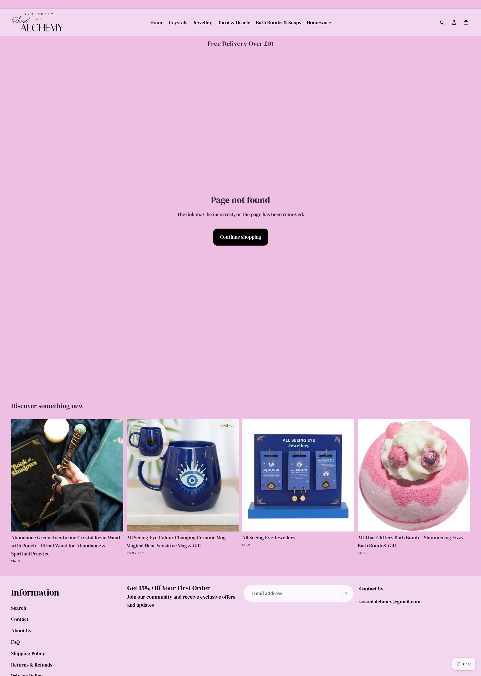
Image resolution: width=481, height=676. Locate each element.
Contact (20, 619)
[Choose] (346, 523)
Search (18, 607)
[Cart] (466, 22)
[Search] (442, 22)
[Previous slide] (19, 475)
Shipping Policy (28, 653)
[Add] (115, 523)
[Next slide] (115, 475)
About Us (21, 630)
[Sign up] (345, 593)
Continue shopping (240, 236)
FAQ (15, 641)
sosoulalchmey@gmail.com (390, 601)
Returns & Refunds (31, 664)
